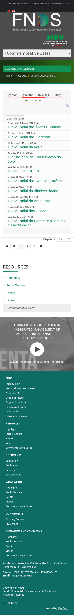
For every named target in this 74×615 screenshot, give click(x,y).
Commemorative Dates (21, 308)
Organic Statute (15, 397)
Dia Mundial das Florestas (29, 136)
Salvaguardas (13, 474)
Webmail (12, 603)
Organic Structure (16, 402)
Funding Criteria (15, 519)
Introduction (13, 383)
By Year (12, 94)
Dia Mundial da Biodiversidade (33, 190)
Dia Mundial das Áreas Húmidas (34, 126)
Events (11, 293)
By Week (43, 94)
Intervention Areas (16, 416)
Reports (10, 470)
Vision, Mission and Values (20, 388)
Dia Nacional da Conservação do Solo (34, 159)
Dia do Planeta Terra (25, 170)
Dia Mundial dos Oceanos (29, 210)
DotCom (63, 608)
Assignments (13, 393)
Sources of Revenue (17, 407)
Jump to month (33, 100)
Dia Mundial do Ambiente (29, 200)
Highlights (13, 277)
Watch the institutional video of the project (37, 361)
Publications (13, 465)
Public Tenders (16, 285)
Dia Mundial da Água (25, 146)
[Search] (67, 105)
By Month (27, 94)
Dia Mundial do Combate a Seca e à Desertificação (37, 222)
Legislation (12, 460)
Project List (12, 523)
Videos (11, 300)
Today (57, 94)
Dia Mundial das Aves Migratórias (35, 180)
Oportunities (13, 411)
